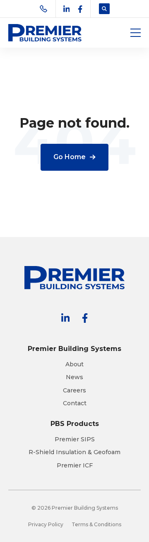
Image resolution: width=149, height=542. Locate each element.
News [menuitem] (74, 377)
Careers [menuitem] (74, 390)
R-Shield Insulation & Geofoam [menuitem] (74, 452)
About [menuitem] (74, 364)
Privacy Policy (45, 524)
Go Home (69, 157)
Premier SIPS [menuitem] (75, 439)
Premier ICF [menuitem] (75, 465)
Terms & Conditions (96, 524)
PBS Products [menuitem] (74, 424)
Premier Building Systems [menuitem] (74, 349)
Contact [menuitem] (75, 403)
